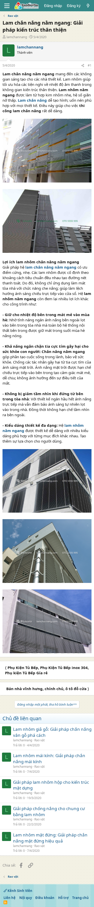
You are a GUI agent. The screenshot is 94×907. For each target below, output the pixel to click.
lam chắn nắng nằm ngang (50, 267)
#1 (89, 65)
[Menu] (7, 6)
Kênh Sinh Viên (19, 890)
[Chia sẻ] (82, 66)
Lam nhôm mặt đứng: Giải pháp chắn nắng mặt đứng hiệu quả (50, 838)
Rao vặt (39, 740)
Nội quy (25, 897)
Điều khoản (44, 897)
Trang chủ (80, 897)
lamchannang (17, 37)
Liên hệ (10, 897)
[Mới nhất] (88, 5)
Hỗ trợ (63, 897)
